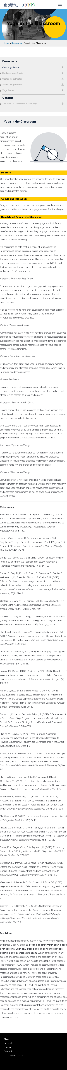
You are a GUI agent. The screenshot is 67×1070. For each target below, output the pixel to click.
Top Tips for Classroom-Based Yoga (19, 103)
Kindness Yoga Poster (13, 73)
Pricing (7, 1047)
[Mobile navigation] (59, 3)
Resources (17, 43)
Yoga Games (8, 90)
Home (6, 43)
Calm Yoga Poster (11, 67)
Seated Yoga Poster (12, 79)
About (7, 1039)
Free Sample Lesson (14, 1055)
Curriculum (9, 1043)
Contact (8, 1051)
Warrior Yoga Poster (12, 84)
